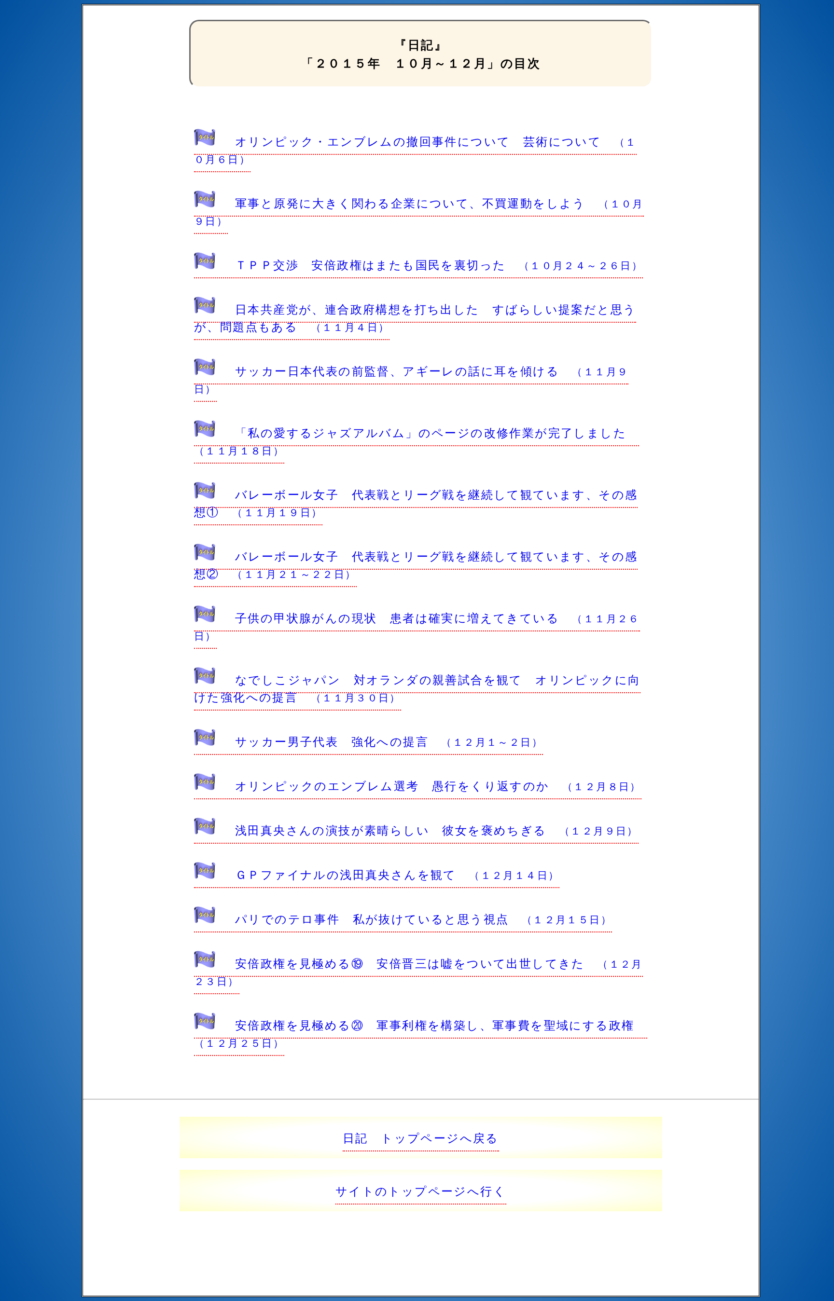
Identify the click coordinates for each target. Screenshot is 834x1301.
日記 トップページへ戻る (421, 1137)
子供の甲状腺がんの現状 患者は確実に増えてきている (417, 626)
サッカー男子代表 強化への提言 (389, 740)
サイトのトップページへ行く (420, 1190)
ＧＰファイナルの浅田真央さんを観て (397, 873)
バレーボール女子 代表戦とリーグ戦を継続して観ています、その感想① (416, 502)
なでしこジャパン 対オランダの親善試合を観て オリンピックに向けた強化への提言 (417, 688)
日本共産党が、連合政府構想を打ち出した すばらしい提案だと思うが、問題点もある (415, 317)
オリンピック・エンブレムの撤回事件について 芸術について (415, 149)
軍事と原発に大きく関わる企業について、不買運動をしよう (419, 211)
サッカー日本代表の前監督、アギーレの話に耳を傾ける (411, 379)
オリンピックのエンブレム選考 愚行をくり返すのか (438, 785)
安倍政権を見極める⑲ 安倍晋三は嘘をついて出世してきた (418, 971)
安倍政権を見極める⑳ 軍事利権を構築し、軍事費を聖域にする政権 (420, 1033)
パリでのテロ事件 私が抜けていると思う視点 (423, 918)
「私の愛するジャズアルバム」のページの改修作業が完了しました (416, 440)
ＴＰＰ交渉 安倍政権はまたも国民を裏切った (439, 264)
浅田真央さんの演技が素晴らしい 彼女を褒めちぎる (437, 829)
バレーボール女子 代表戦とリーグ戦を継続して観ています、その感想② (416, 564)
